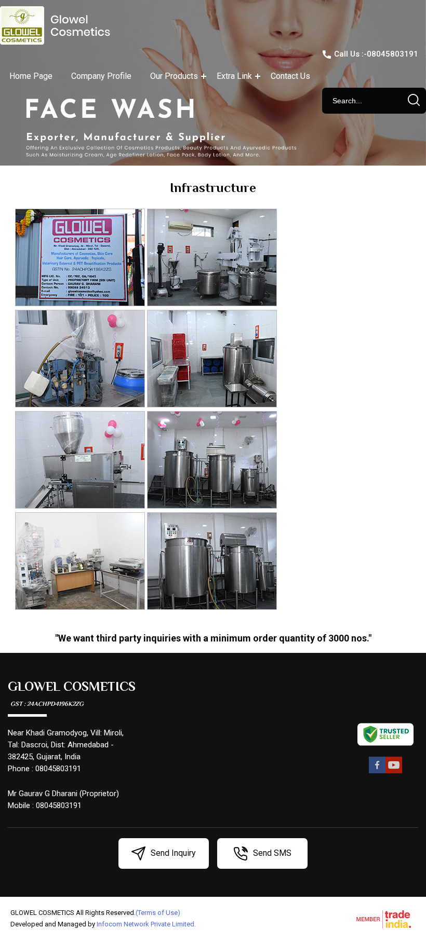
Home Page (30, 76)
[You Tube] (393, 771)
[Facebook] (377, 771)
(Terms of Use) (158, 913)
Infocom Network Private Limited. (146, 924)
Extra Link (234, 76)
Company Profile (101, 76)
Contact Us (290, 76)
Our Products (174, 76)
